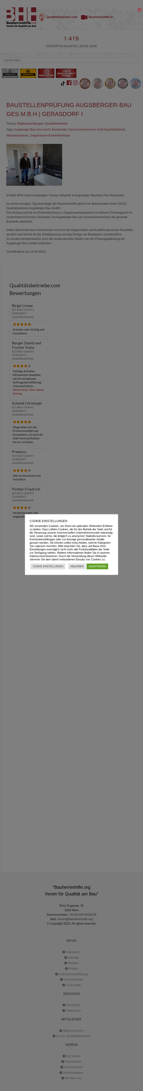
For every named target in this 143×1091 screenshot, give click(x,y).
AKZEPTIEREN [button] (97, 566)
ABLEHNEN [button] (76, 566)
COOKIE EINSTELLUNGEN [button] (48, 566)
